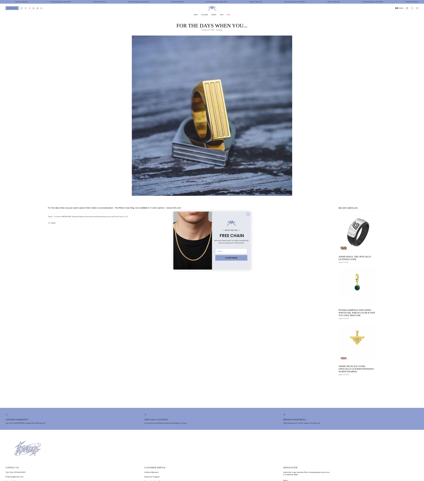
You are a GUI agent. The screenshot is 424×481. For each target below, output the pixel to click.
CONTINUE (231, 257)
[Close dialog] (248, 214)
